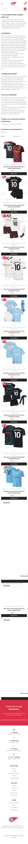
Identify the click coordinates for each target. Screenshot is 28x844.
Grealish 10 (8, 164)
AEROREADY (21, 63)
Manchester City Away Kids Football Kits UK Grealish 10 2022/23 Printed (14, 206)
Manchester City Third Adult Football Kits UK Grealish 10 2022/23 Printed (14, 609)
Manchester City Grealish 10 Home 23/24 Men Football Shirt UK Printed (14, 373)
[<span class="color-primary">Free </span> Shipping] (14, 730)
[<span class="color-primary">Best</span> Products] (14, 746)
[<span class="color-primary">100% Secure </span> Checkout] (14, 754)
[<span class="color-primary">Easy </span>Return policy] (14, 738)
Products (14, 749)
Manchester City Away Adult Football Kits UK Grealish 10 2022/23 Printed (14, 167)
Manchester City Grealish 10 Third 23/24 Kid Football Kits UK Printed (14, 415)
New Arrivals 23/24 (6, 243)
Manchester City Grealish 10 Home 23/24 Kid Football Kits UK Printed (14, 332)
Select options (14, 173)
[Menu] (2, 3)
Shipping (14, 732)
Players (4, 164)
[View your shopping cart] (25, 3)
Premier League (22, 164)
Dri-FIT (15, 50)
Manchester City (14, 164)
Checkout (14, 757)
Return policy (14, 740)
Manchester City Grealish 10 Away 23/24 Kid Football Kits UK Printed (14, 248)
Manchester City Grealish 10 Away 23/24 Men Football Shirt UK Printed (14, 290)
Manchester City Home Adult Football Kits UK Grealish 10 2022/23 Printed (14, 492)
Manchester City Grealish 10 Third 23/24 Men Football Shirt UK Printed (14, 457)
